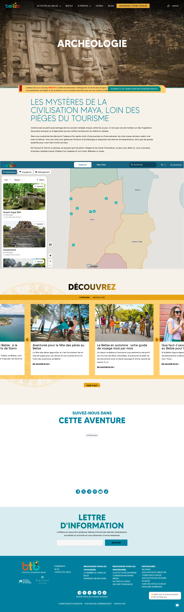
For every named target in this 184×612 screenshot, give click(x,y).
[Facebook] (78, 491)
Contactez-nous (62, 572)
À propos (84, 6)
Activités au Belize (48, 6)
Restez (69, 6)
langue (175, 6)
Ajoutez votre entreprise (125, 573)
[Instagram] (95, 491)
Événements (59, 566)
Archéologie (99, 297)
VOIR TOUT (91, 385)
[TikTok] (106, 491)
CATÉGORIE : (84, 297)
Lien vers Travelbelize (123, 584)
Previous (27, 339)
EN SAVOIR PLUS (41, 364)
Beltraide (146, 569)
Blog (111, 6)
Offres (99, 6)
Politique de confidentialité (98, 604)
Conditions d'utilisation (70, 604)
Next (157, 339)
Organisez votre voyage (133, 6)
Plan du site (120, 604)
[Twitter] (83, 491)
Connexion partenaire (123, 576)
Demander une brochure (95, 578)
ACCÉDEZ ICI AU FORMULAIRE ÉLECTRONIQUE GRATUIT (134, 89)
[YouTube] (100, 491)
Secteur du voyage (121, 581)
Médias (116, 578)
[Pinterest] (89, 491)
